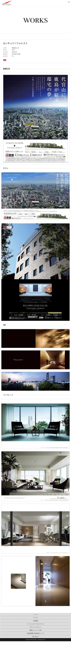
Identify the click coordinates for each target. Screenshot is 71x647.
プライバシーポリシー (35, 627)
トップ (35, 614)
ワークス (35, 617)
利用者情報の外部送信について (35, 633)
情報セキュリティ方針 (35, 630)
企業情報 (35, 620)
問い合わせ (35, 636)
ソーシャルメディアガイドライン (35, 624)
